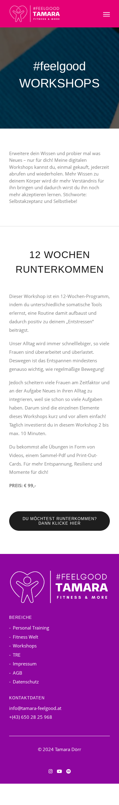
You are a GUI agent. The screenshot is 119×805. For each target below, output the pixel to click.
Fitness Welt (25, 637)
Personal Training (31, 628)
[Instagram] (50, 771)
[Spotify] (68, 771)
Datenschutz (26, 682)
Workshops (25, 646)
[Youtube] (59, 771)
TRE (16, 655)
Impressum (25, 664)
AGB (17, 673)
